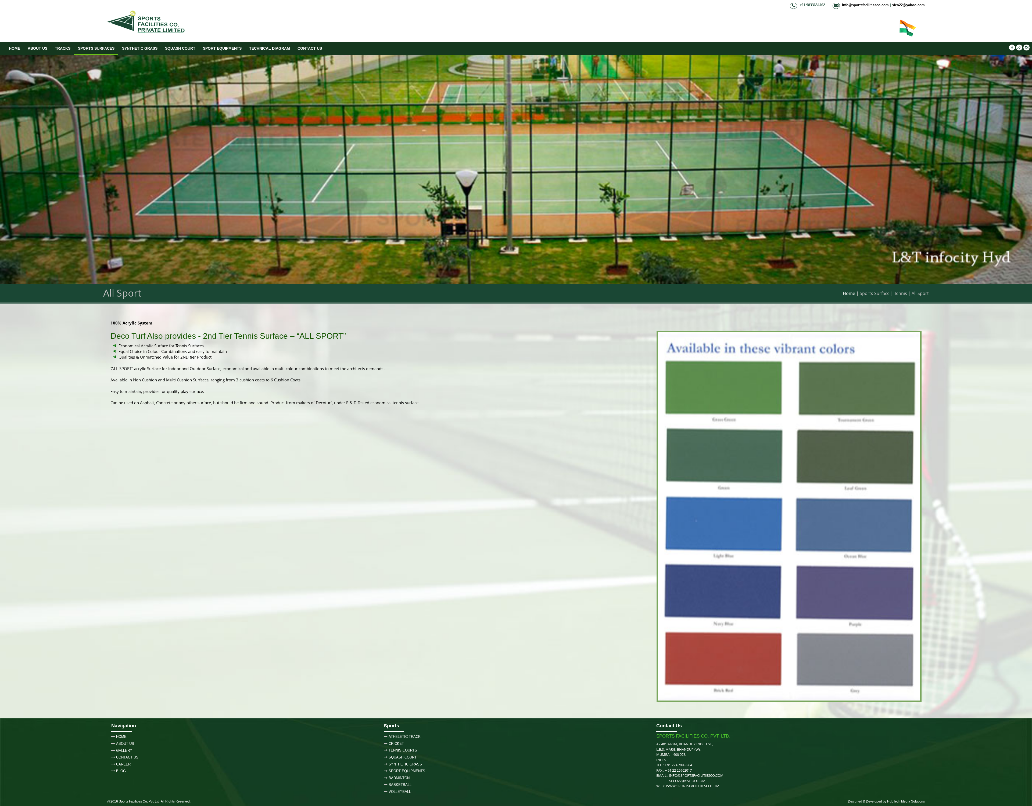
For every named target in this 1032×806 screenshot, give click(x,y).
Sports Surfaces (96, 48)
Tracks (62, 48)
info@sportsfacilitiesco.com (865, 5)
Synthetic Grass (139, 48)
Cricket (396, 744)
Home (14, 48)
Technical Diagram (269, 48)
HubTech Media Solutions (906, 801)
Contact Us (310, 48)
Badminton (399, 778)
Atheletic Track (405, 737)
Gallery (124, 751)
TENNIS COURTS (403, 750)
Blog (121, 771)
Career (123, 764)
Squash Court (180, 48)
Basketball (400, 785)
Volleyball (400, 792)
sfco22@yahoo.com (908, 5)
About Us (37, 48)
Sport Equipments (222, 48)
